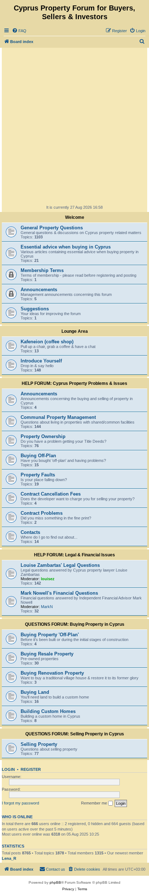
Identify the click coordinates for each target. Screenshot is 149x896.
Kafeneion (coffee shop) (47, 341)
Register (31, 769)
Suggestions (35, 308)
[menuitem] (19, 30)
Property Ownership (43, 436)
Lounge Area (74, 331)
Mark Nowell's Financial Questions (59, 593)
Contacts (30, 532)
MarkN (47, 606)
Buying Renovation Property (52, 673)
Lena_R (9, 858)
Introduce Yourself (41, 361)
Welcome (74, 217)
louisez (48, 579)
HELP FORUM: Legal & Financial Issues (74, 554)
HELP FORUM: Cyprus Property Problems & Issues (74, 383)
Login (8, 769)
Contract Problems (42, 513)
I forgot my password (20, 803)
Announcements (39, 289)
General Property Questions (52, 227)
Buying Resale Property (47, 654)
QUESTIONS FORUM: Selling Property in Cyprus (74, 733)
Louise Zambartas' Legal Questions (60, 565)
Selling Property (39, 744)
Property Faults (38, 474)
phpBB (55, 882)
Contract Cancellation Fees (51, 494)
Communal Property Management (58, 417)
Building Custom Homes (48, 711)
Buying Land (35, 692)
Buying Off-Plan (38, 455)
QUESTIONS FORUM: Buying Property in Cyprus (74, 624)
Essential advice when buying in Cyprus (66, 247)
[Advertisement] (74, 125)
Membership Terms (42, 270)
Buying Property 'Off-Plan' (50, 634)
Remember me (94, 803)
